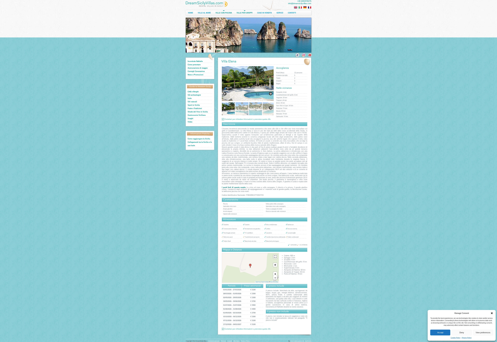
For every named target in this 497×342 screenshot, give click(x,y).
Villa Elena (236, 341)
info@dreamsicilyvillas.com (299, 3)
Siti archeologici (194, 95)
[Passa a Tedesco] (305, 7)
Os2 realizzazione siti (297, 341)
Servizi (279, 13)
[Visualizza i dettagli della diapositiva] (248, 83)
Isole (190, 98)
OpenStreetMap (274, 281)
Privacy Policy (467, 338)
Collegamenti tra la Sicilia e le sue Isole (200, 143)
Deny (461, 332)
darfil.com (308, 341)
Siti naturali (192, 102)
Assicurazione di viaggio (198, 68)
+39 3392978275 (304, 1)
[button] (492, 313)
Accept (440, 332)
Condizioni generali (214, 341)
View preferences (483, 332)
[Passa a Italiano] (300, 7)
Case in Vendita (264, 13)
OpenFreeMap (265, 281)
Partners (223, 341)
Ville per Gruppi (245, 13)
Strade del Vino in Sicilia (198, 112)
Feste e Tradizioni (195, 108)
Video (190, 122)
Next (270, 108)
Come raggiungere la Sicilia (199, 139)
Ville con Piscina (223, 13)
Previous (225, 108)
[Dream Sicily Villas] (207, 4)
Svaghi (190, 118)
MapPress (257, 281)
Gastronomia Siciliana (197, 115)
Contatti (292, 13)
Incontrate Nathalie (195, 61)
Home (190, 13)
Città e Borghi (193, 92)
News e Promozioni (195, 75)
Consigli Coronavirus (196, 71)
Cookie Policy (455, 338)
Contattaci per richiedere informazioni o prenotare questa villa (247, 119)
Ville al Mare (204, 13)
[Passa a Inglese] (295, 7)
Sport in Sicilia (194, 105)
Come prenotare (194, 65)
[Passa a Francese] (309, 7)
